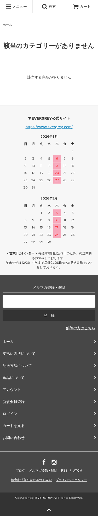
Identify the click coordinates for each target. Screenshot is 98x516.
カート (85, 6)
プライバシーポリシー (71, 480)
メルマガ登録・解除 (43, 470)
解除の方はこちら (80, 328)
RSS (64, 470)
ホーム (7, 25)
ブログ (20, 470)
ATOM (77, 470)
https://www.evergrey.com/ (49, 127)
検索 (52, 6)
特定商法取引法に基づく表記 (31, 480)
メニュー (19, 6)
